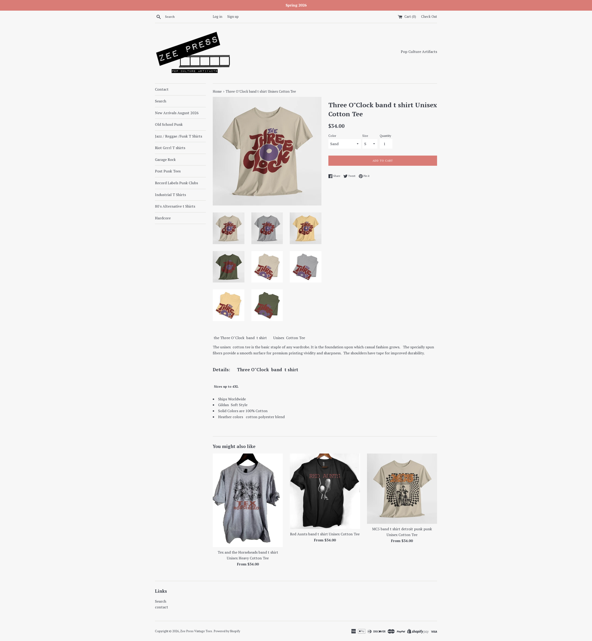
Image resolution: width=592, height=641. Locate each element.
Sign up (233, 16)
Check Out (429, 16)
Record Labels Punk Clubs (176, 182)
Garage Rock (165, 159)
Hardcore (163, 218)
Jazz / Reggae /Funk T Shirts (178, 136)
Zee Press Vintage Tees (196, 631)
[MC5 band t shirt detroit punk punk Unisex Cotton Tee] (402, 489)
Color (332, 136)
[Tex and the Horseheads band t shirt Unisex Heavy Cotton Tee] (248, 500)
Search (160, 101)
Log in (217, 16)
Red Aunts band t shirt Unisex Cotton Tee (325, 534)
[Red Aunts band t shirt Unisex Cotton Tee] (325, 491)
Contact (162, 89)
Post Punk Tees (168, 171)
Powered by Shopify (227, 631)
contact (161, 607)
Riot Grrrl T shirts (170, 147)
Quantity (385, 136)
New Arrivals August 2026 (177, 112)
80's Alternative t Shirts (175, 206)
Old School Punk (169, 124)
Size (365, 136)
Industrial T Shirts (170, 194)
